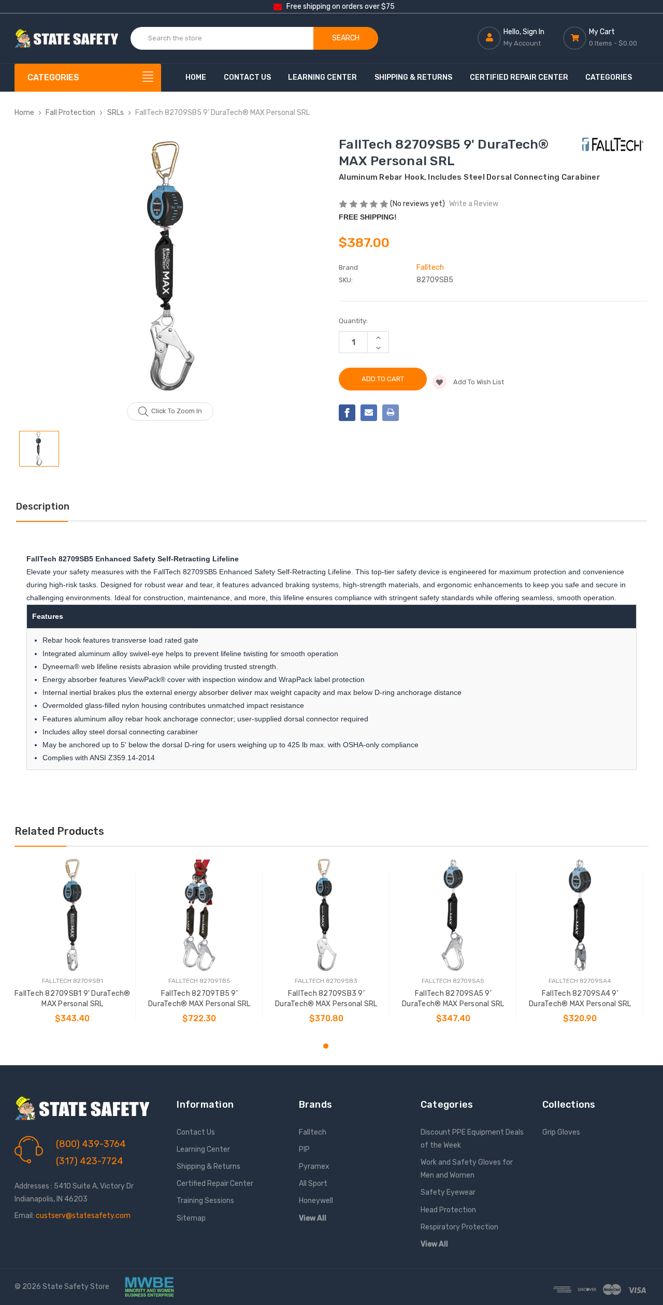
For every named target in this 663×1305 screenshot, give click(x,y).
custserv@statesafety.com (83, 1215)
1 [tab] (325, 1046)
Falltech (312, 1132)
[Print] (390, 412)
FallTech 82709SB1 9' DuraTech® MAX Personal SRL (73, 998)
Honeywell (316, 1200)
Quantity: (353, 321)
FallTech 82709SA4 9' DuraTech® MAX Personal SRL (580, 998)
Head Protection (448, 1210)
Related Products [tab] (59, 831)
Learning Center (322, 77)
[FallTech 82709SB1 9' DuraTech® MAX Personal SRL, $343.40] (73, 915)
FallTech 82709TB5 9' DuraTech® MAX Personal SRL (199, 998)
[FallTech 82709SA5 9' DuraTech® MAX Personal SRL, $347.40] (453, 915)
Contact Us (247, 77)
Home (195, 77)
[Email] (369, 412)
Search (345, 38)
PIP (304, 1149)
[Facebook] (347, 412)
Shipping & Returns (413, 77)
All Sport (313, 1183)
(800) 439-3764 (91, 1144)
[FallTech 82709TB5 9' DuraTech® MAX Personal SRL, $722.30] (199, 915)
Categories (608, 77)
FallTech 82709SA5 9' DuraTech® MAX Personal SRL (453, 998)
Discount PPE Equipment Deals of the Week (472, 1139)
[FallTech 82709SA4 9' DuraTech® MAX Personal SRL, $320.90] (580, 915)
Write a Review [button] (473, 203)
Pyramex (314, 1166)
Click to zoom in (176, 411)
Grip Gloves (561, 1132)
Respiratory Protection (459, 1227)
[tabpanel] (72, 945)
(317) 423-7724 (89, 1161)
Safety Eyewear (448, 1192)
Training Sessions (205, 1200)
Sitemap (191, 1218)
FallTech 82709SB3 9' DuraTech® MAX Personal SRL (326, 998)
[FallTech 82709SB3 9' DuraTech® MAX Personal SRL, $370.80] (326, 915)
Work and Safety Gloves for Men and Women (467, 1169)
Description (42, 506)
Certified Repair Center (519, 77)
